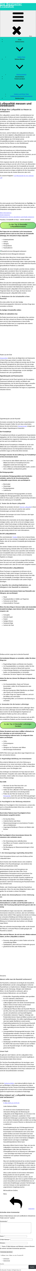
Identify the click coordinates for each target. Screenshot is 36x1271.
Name (2, 1236)
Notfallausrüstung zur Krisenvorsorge (21, 96)
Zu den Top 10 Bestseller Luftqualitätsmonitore (18, 225)
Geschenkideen (19, 76)
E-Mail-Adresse (5, 1239)
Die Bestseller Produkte (11, 5)
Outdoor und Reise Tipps (21, 94)
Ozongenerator (22, 426)
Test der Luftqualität (25, 507)
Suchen (2, 1264)
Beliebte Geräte (19, 98)
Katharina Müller (9, 1083)
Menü (30, 36)
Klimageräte (7, 796)
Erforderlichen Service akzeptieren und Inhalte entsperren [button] (17, 217)
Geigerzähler (4, 358)
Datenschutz (6, 1260)
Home (19, 39)
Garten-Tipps (21, 57)
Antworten (31, 1208)
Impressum (6, 1258)
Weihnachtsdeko (21, 74)
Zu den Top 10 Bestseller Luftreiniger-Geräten (18, 725)
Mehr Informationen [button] (5, 213)
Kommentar (4, 1221)
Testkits (15, 537)
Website (2, 1243)
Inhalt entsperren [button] (5, 215)
